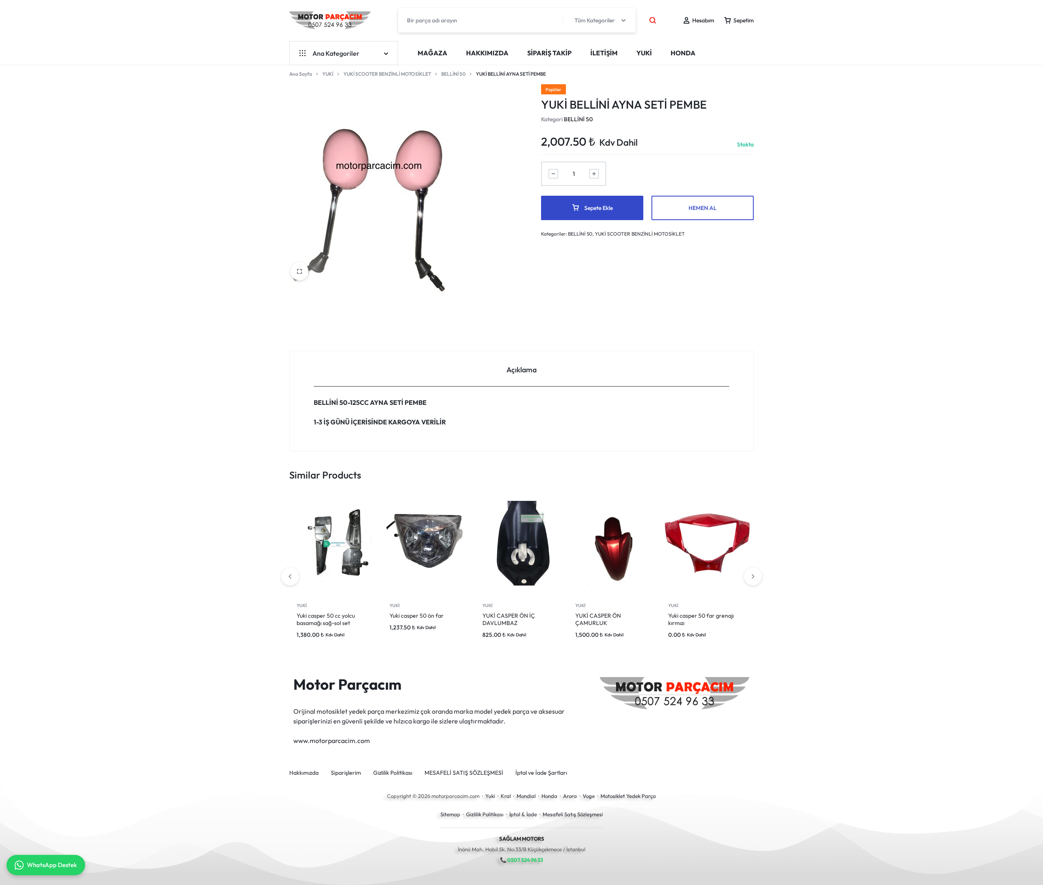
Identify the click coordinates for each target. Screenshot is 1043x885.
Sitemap (450, 814)
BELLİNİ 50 (453, 74)
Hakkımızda (487, 53)
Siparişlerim (346, 772)
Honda (549, 796)
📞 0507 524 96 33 (521, 860)
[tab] (521, 369)
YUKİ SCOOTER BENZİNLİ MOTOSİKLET (387, 74)
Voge (589, 796)
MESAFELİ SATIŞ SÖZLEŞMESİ (464, 772)
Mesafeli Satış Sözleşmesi (573, 814)
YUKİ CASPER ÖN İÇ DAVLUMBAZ (508, 619)
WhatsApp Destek (52, 865)
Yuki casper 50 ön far (416, 615)
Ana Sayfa (300, 74)
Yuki (490, 796)
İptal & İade (523, 814)
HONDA (683, 53)
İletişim (604, 53)
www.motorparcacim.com (331, 740)
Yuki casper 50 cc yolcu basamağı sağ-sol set (326, 619)
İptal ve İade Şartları (541, 772)
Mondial (526, 796)
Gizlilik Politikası (392, 772)
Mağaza (432, 53)
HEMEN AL (703, 208)
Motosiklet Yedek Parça (628, 796)
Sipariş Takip (549, 53)
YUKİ (644, 53)
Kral (506, 796)
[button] (753, 577)
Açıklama (521, 369)
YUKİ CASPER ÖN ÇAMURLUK (598, 619)
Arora (570, 796)
